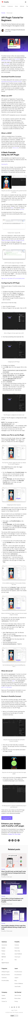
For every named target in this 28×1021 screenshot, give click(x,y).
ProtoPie (17, 59)
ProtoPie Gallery (5, 980)
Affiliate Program (5, 971)
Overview (17, 945)
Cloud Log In (17, 956)
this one (22, 209)
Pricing (16, 1001)
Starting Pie (4, 164)
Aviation (3, 948)
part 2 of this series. (6, 687)
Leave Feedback (18, 953)
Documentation (18, 974)
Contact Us (4, 1001)
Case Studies (18, 986)
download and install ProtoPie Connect (11, 81)
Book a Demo (18, 998)
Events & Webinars (19, 983)
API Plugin (6, 64)
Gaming (3, 953)
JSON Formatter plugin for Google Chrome (12, 240)
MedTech (4, 956)
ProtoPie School (18, 971)
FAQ (16, 959)
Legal (12, 1010)
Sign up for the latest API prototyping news (13, 278)
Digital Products (5, 962)
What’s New (17, 950)
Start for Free (18, 995)
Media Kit (4, 998)
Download (17, 948)
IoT (2, 959)
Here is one (16, 147)
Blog (16, 980)
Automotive (4, 945)
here (12, 207)
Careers (3, 995)
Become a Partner (6, 974)
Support (17, 977)
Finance (3, 950)
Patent (15, 1010)
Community (4, 977)
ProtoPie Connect (6, 60)
